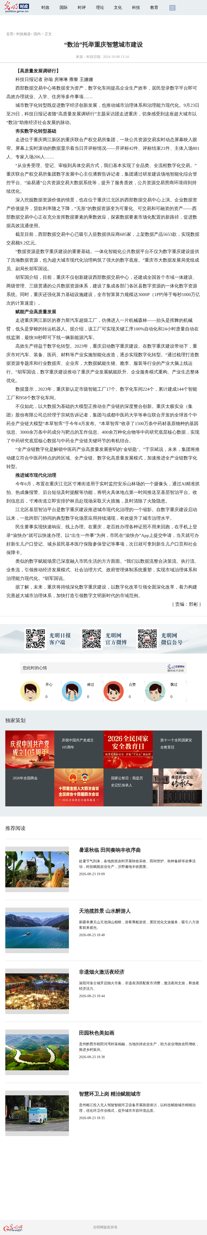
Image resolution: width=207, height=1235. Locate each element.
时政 (45, 7)
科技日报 (93, 57)
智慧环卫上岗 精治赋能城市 (110, 1094)
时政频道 (23, 34)
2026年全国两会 (25, 778)
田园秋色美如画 (96, 1033)
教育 (154, 7)
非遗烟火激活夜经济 (101, 972)
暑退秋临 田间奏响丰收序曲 (110, 850)
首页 (9, 34)
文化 (118, 7)
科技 (136, 7)
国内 (37, 34)
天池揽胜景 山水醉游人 (105, 911)
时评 (82, 7)
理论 (100, 7)
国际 (64, 7)
